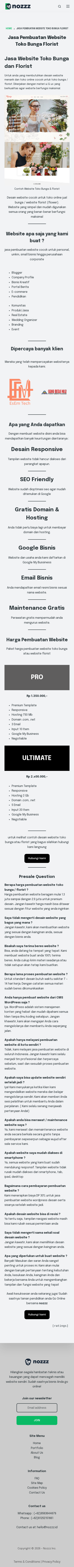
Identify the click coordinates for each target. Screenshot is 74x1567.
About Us (37, 1452)
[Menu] (68, 6)
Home (37, 1443)
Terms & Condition (26, 1561)
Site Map (37, 1483)
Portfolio (37, 1448)
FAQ (37, 1478)
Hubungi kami (37, 858)
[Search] (59, 6)
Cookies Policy (37, 1487)
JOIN (37, 1420)
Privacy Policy (51, 1561)
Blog (37, 1457)
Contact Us (37, 1492)
